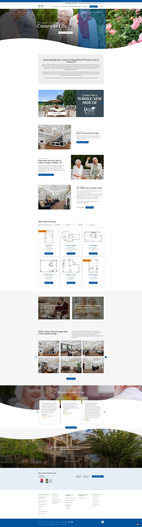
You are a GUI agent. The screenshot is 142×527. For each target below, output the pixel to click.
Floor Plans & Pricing (73, 6)
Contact (101, 6)
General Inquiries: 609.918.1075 (71, 3)
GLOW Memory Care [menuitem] (56, 499)
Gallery (79, 6)
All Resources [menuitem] (68, 508)
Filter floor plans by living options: (45, 224)
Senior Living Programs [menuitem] (43, 511)
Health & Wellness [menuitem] (69, 502)
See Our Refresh (80, 207)
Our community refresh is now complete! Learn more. (71, 1)
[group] (71, 103)
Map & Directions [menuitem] (95, 504)
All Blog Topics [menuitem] (82, 497)
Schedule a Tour (93, 6)
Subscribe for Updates (97, 3)
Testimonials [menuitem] (40, 506)
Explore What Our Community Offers (71, 461)
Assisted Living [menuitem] (55, 497)
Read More (43, 316)
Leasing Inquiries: (85, 3)
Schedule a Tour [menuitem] (95, 497)
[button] (40, 103)
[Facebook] (103, 522)
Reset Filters (92, 224)
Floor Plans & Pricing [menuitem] (42, 504)
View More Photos (71, 378)
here (96, 77)
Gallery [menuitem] (39, 508)
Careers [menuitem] (94, 506)
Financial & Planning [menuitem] (69, 500)
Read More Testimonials (71, 427)
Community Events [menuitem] (96, 501)
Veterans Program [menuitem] (42, 513)
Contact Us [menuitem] (94, 499)
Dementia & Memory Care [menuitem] (70, 497)
